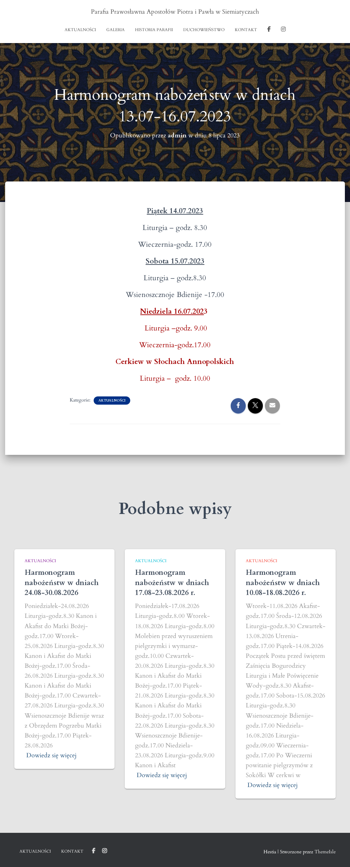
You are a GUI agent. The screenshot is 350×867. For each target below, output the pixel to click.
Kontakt (246, 29)
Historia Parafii (154, 29)
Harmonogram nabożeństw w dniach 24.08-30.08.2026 (62, 583)
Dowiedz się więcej (51, 755)
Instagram (283, 30)
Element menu (94, 851)
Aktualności (80, 29)
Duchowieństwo (204, 29)
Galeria (115, 29)
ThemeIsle (325, 852)
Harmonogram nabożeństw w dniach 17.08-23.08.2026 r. (172, 583)
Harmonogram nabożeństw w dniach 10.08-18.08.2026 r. (283, 583)
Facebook (269, 30)
